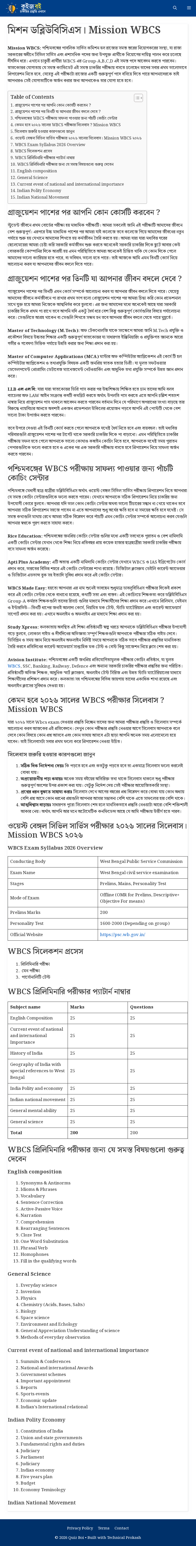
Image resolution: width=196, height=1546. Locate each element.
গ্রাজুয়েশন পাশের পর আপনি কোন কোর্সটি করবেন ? (53, 106)
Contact (122, 1528)
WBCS (14, 666)
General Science (32, 178)
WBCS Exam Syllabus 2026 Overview (50, 145)
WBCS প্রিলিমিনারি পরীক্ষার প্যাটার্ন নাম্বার (45, 158)
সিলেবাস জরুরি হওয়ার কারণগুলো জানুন (45, 132)
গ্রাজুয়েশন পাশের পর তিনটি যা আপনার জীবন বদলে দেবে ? (58, 112)
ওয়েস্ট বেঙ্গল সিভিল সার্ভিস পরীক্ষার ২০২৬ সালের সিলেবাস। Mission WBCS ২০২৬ (78, 138)
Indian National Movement (43, 198)
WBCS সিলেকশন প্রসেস (33, 151)
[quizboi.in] (28, 8)
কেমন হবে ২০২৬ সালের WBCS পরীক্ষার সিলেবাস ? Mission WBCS (68, 125)
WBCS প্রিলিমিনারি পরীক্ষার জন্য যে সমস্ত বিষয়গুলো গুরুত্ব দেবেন (65, 165)
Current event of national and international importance (70, 185)
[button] (175, 8)
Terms (103, 1528)
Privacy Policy (80, 1528)
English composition (37, 171)
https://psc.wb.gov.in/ (122, 934)
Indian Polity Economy (39, 191)
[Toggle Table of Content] (136, 98)
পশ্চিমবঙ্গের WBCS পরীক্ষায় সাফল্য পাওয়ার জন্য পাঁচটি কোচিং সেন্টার (66, 119)
